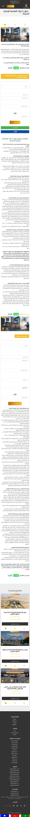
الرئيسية (14, 719)
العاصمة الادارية (14, 741)
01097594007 (13, 1)
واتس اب (16, 68)
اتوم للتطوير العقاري (14, 774)
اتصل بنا (14, 723)
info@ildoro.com (14, 3)
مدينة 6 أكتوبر (14, 752)
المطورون (14, 724)
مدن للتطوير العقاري (14, 781)
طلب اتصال (10, 6)
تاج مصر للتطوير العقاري (14, 772)
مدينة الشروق (14, 757)
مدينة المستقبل (14, 753)
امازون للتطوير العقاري (14, 780)
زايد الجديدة (14, 759)
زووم (14, 132)
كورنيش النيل (14, 762)
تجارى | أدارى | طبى (14, 733)
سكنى (14, 731)
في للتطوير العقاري (14, 783)
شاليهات (14, 734)
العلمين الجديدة (14, 742)
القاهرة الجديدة (14, 746)
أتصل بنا (10, 68)
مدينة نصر (14, 755)
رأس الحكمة (14, 761)
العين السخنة (14, 744)
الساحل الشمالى (14, 748)
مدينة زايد (14, 750)
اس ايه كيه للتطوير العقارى (14, 778)
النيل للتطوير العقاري (14, 785)
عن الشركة (14, 721)
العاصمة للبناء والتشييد (14, 776)
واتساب (14, 128)
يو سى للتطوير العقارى (14, 769)
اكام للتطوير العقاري (14, 771)
